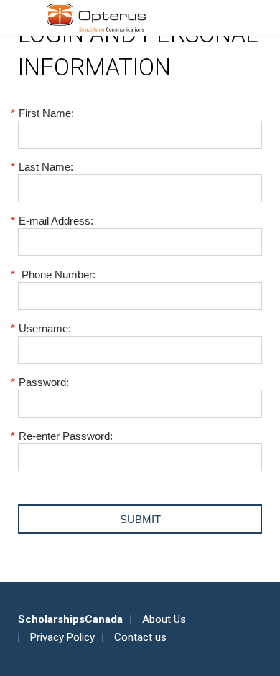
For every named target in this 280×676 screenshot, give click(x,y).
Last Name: (45, 167)
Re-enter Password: (65, 436)
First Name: (46, 113)
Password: (43, 382)
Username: (44, 328)
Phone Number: (56, 274)
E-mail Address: (55, 221)
